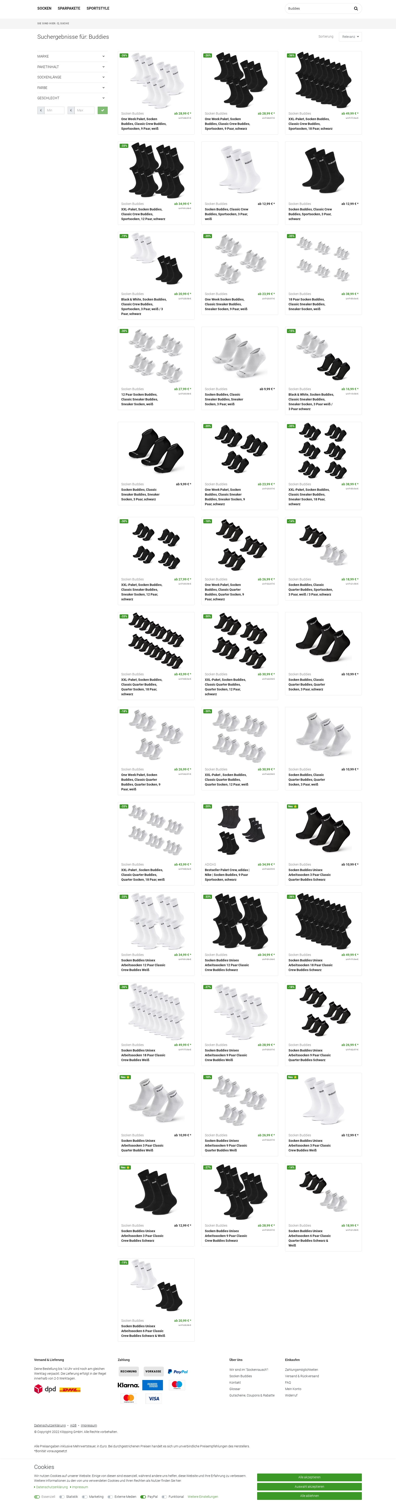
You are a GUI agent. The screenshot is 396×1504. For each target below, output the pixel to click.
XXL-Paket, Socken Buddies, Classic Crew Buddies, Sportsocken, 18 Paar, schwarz (311, 123)
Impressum (89, 1425)
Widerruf (291, 1395)
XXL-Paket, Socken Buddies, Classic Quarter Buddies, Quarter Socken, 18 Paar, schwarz (141, 687)
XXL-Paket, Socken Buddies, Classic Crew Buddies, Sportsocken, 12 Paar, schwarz (143, 214)
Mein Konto (293, 1389)
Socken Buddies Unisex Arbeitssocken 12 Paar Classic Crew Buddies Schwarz (227, 965)
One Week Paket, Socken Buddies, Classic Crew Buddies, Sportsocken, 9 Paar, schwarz (227, 123)
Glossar (234, 1389)
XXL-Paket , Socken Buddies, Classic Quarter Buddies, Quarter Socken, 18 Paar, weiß (143, 874)
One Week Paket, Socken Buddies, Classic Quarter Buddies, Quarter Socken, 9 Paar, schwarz (224, 592)
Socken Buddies (240, 1376)
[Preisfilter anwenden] (103, 110)
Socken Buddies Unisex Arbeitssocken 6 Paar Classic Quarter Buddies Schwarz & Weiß (310, 1238)
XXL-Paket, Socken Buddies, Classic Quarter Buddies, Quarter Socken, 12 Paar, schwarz (225, 687)
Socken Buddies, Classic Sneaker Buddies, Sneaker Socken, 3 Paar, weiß (224, 399)
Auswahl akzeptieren (309, 1486)
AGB (73, 1425)
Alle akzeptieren (309, 1477)
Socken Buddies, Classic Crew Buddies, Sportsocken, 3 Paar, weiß (226, 214)
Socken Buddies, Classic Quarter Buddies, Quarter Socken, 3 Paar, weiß (307, 779)
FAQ (288, 1382)
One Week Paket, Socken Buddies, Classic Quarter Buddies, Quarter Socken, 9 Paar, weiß (140, 782)
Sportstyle (98, 8)
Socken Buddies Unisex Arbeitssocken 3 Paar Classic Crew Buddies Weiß (310, 1145)
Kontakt (235, 1382)
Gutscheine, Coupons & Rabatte (252, 1395)
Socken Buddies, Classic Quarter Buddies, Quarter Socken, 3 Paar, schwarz (307, 684)
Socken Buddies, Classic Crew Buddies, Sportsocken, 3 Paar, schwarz (310, 214)
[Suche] (356, 8)
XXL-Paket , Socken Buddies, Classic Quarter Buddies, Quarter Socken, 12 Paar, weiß (226, 779)
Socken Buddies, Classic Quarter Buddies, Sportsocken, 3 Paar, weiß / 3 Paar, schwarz (311, 589)
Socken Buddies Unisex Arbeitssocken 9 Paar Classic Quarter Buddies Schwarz (310, 1055)
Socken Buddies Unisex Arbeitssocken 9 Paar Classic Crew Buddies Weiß (226, 1055)
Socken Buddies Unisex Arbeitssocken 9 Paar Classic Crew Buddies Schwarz (226, 1235)
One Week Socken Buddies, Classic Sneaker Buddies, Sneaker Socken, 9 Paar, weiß (226, 304)
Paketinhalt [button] (48, 67)
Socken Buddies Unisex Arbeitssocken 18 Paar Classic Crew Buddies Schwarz (311, 965)
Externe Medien (125, 1496)
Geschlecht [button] (48, 98)
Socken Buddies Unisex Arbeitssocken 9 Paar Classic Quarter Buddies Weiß (226, 1145)
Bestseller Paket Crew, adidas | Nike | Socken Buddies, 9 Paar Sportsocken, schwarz (227, 874)
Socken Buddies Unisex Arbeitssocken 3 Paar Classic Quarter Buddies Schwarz (310, 874)
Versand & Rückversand (302, 1376)
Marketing (96, 1496)
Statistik (72, 1496)
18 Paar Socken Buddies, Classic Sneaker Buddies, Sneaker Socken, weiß (307, 304)
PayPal (153, 1496)
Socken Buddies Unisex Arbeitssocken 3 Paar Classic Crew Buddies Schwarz (142, 1235)
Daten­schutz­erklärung (52, 1487)
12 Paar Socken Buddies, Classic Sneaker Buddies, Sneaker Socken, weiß (139, 399)
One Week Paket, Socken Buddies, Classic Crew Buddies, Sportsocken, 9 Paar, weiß (143, 123)
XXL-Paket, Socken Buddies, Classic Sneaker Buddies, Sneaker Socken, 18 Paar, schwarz (309, 497)
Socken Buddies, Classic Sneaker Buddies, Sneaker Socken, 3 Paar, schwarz (140, 494)
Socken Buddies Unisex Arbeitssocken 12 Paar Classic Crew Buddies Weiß (143, 965)
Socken (44, 8)
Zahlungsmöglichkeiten (301, 1370)
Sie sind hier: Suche (53, 23)
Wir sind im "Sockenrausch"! (248, 1370)
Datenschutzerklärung (50, 1425)
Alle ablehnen (309, 1496)
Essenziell (48, 1496)
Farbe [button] (42, 88)
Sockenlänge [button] (49, 77)
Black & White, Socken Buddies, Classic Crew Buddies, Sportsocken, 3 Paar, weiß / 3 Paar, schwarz (144, 307)
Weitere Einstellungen (203, 1496)
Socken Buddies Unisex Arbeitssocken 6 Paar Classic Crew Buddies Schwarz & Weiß (143, 1331)
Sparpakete (69, 8)
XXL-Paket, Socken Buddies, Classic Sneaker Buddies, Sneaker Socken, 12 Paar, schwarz (141, 592)
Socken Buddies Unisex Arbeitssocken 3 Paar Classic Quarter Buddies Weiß (142, 1145)
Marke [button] (43, 56)
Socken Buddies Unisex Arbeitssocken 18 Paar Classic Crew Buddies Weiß (143, 1055)
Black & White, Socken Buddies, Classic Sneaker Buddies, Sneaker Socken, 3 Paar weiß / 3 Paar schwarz (311, 402)
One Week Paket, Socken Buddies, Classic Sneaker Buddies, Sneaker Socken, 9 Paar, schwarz (225, 497)
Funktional (176, 1496)
